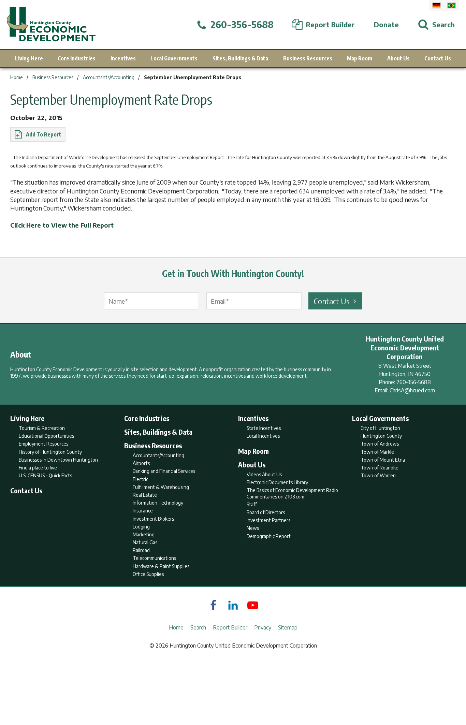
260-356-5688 (413, 382)
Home (176, 627)
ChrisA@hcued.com (412, 390)
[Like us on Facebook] (213, 605)
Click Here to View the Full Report (62, 225)
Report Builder (230, 627)
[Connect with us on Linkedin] (233, 605)
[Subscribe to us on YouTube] (253, 605)
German (436, 5)
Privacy (262, 627)
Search (198, 627)
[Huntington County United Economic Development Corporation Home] (51, 24)
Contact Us (332, 301)
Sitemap (287, 627)
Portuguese (451, 5)
